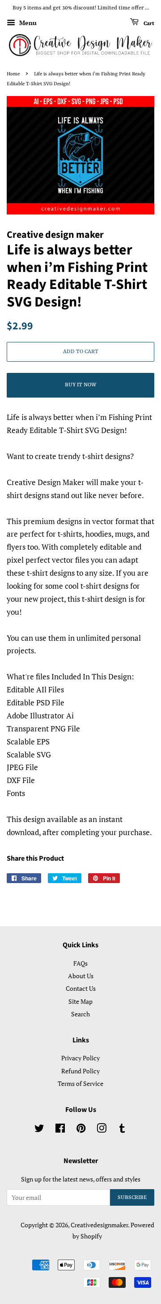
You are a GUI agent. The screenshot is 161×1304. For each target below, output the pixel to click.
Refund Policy (80, 1071)
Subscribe (132, 1198)
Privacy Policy (80, 1058)
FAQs (80, 963)
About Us (80, 975)
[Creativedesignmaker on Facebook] (60, 1129)
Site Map (80, 1001)
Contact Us (81, 988)
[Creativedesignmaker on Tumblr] (122, 1129)
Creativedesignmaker (99, 1225)
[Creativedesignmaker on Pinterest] (81, 1129)
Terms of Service (80, 1083)
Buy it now (80, 385)
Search (80, 1014)
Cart (148, 23)
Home (13, 74)
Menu (27, 22)
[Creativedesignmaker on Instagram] (101, 1129)
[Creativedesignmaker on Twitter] (39, 1129)
